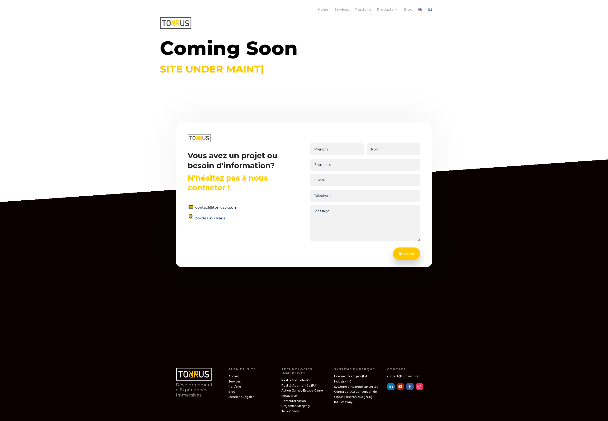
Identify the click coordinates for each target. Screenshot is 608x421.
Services (341, 10)
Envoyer (407, 253)
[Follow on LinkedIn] (391, 386)
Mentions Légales (241, 397)
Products (385, 10)
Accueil (233, 376)
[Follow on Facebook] (410, 386)
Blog (408, 10)
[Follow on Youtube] (400, 386)
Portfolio (363, 10)
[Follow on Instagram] (419, 386)
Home (323, 10)
